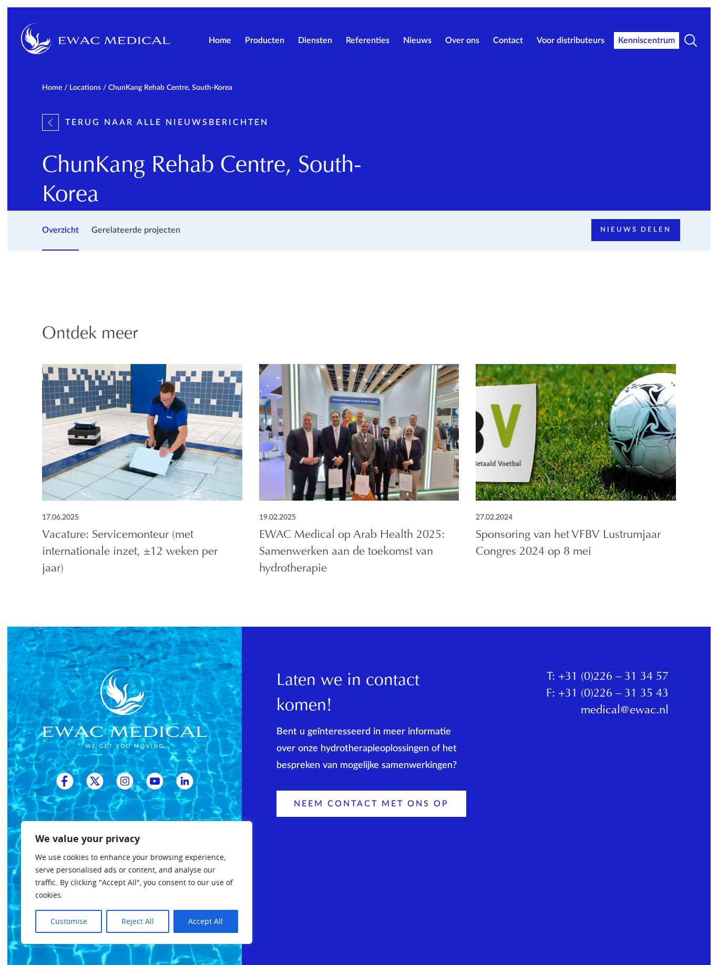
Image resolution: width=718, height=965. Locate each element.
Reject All (137, 921)
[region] (136, 882)
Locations (85, 87)
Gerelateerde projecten (135, 230)
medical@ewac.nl (625, 711)
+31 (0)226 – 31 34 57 (613, 677)
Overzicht (60, 230)
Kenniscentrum (646, 40)
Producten (264, 40)
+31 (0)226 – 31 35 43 (613, 694)
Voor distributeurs (570, 40)
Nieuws (417, 40)
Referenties (367, 40)
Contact (508, 40)
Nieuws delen (635, 229)
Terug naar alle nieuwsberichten (167, 122)
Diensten (315, 40)
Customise (68, 921)
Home (220, 40)
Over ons (462, 40)
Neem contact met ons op (371, 804)
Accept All (205, 921)
